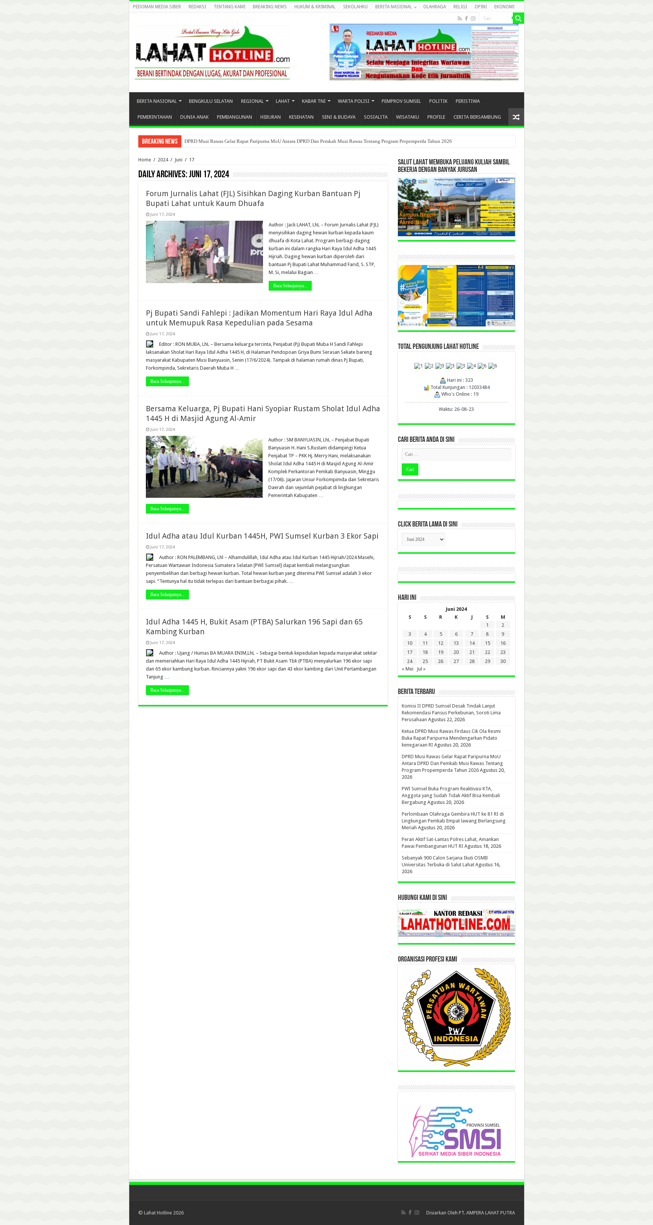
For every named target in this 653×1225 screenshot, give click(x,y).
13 (456, 643)
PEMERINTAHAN (155, 117)
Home (144, 160)
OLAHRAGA (434, 6)
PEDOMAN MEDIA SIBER (157, 6)
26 (440, 661)
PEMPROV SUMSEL (401, 101)
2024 (163, 160)
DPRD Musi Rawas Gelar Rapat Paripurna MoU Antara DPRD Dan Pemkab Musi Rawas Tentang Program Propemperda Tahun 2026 (318, 141)
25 (425, 661)
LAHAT (283, 101)
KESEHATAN (301, 117)
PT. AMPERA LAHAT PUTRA (487, 1213)
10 (409, 643)
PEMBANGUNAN (234, 117)
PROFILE (436, 117)
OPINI (481, 6)
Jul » (421, 669)
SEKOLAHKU (355, 6)
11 (425, 643)
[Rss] (460, 18)
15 (487, 643)
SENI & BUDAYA (339, 117)
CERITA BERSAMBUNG (477, 117)
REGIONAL (252, 101)
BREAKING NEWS (270, 6)
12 (440, 643)
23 (503, 652)
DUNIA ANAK (194, 117)
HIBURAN (270, 117)
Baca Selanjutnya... (290, 285)
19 (440, 652)
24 (409, 661)
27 (456, 661)
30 (503, 661)
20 (456, 652)
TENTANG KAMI (229, 6)
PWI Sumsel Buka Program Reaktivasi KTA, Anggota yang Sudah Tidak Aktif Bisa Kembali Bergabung (451, 795)
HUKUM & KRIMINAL (315, 6)
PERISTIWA (468, 101)
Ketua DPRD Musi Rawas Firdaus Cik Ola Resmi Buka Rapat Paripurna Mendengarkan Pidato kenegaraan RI (451, 738)
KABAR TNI (314, 101)
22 (487, 652)
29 (487, 661)
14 (472, 643)
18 (425, 652)
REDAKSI (197, 6)
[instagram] (473, 18)
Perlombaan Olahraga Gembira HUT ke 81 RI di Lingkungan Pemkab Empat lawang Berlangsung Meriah (454, 820)
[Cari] (518, 18)
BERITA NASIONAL (393, 6)
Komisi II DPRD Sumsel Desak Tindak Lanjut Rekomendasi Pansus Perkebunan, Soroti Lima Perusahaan (451, 712)
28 (472, 661)
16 (503, 643)
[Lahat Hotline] (212, 51)
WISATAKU (407, 117)
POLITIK (438, 101)
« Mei (407, 669)
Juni (179, 160)
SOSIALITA (376, 117)
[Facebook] (466, 18)
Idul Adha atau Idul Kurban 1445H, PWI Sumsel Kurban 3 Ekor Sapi (262, 535)
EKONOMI (504, 6)
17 (409, 652)
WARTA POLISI (354, 101)
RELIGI (460, 6)
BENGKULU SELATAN (211, 101)
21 (472, 652)
